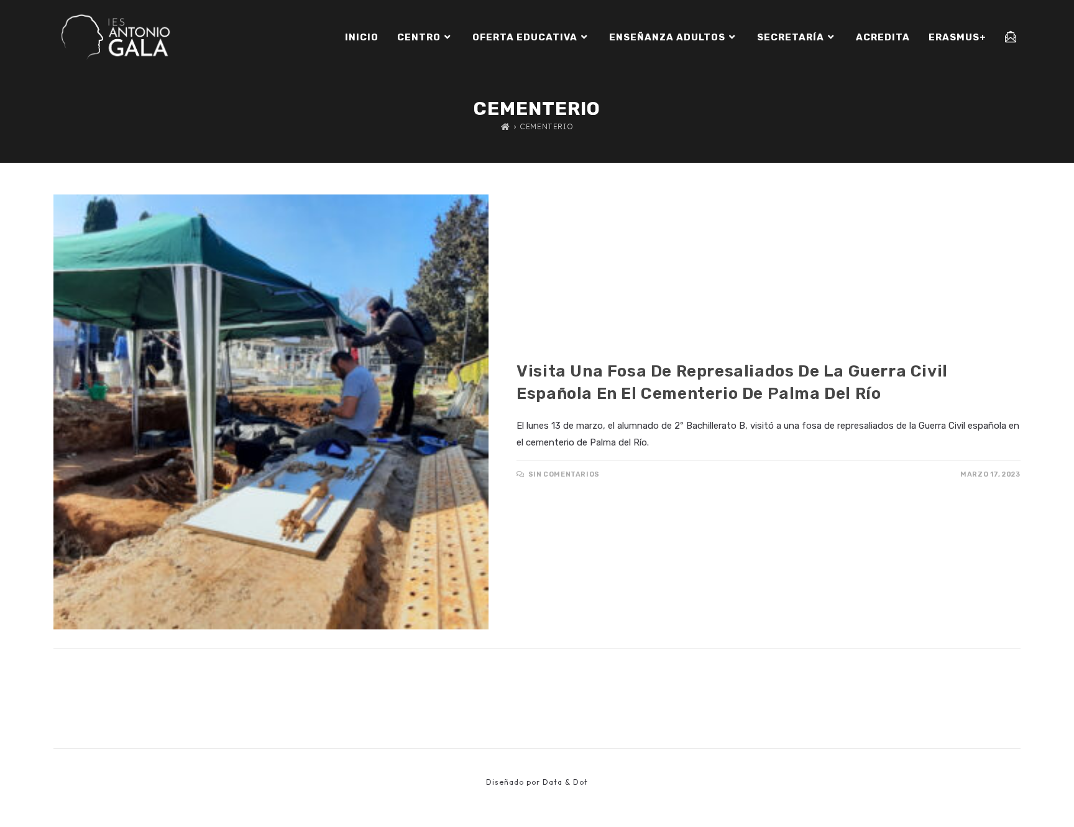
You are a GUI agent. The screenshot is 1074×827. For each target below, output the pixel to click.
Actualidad (543, 349)
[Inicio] (505, 126)
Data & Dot (565, 782)
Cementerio (546, 126)
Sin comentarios (564, 474)
